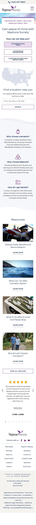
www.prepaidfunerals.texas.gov (21, 508)
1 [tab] (5, 422)
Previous (2, 393)
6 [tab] (19, 422)
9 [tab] (28, 422)
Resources (27, 462)
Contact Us (27, 454)
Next (34, 393)
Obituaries (27, 451)
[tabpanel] (18, 398)
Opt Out (18, 500)
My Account (27, 466)
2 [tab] (8, 422)
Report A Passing (27, 447)
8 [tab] (25, 422)
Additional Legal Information (13, 503)
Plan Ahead (9, 447)
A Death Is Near (27, 458)
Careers (9, 466)
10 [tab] (30, 422)
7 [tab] (22, 422)
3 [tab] (11, 422)
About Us (9, 454)
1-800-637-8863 (18, 2)
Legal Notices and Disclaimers (14, 493)
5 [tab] (17, 422)
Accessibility (27, 495)
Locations (9, 462)
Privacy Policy (17, 495)
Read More (18, 408)
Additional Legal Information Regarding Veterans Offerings (17, 505)
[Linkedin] (25, 440)
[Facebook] (21, 440)
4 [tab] (14, 422)
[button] (31, 8)
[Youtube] (29, 440)
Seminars (9, 451)
